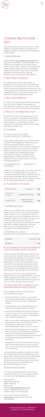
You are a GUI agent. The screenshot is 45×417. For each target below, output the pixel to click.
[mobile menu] (42, 3)
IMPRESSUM (31, 408)
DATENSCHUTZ (15, 410)
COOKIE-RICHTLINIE (28, 410)
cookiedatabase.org (10, 397)
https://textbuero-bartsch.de (26, 61)
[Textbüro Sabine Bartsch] (6, 2)
